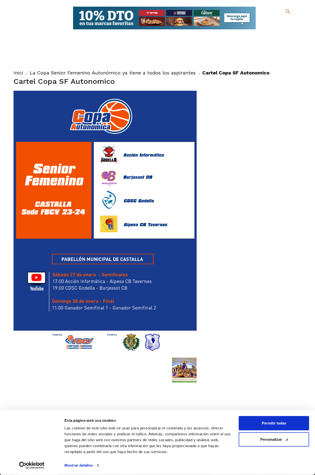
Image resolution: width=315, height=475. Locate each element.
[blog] (282, 21)
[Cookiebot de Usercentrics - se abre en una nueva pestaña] (31, 465)
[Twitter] (275, 21)
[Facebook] (268, 22)
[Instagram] (290, 22)
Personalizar (271, 439)
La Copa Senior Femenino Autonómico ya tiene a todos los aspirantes (113, 73)
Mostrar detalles (78, 465)
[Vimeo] (275, 29)
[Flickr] (268, 29)
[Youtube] (283, 29)
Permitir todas (274, 423)
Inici (18, 73)
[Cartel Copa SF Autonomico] (105, 352)
